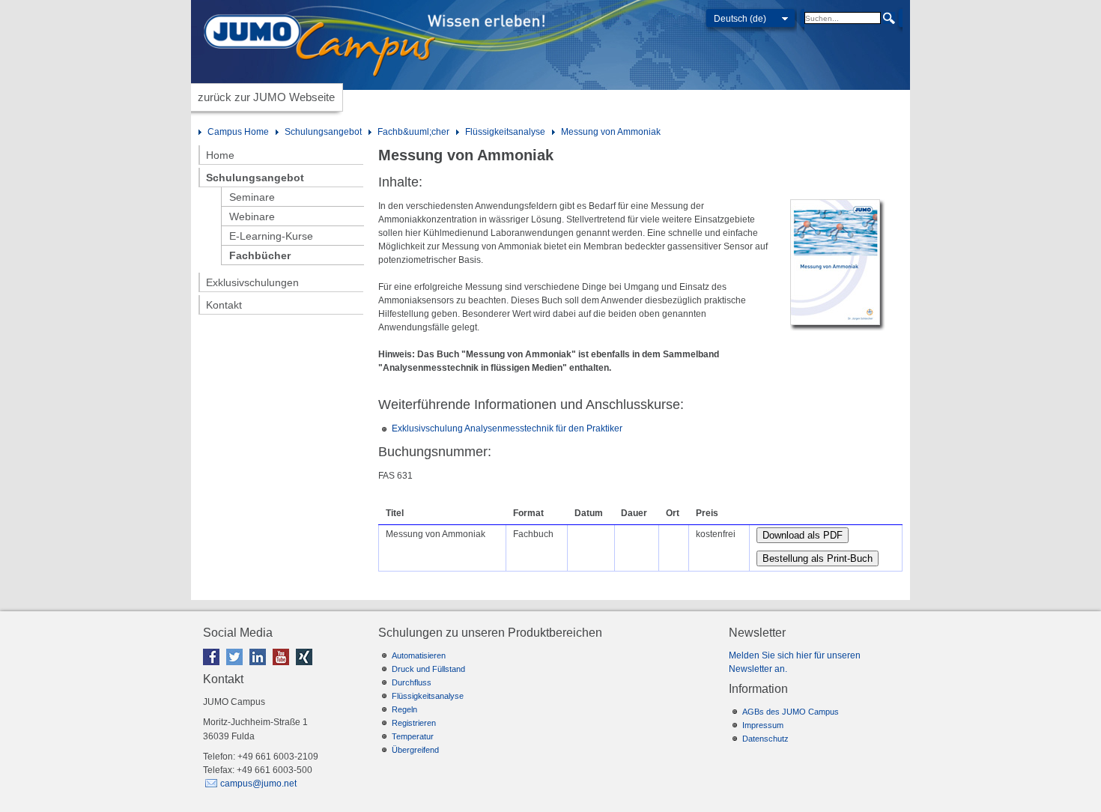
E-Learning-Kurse (271, 236)
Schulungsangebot (323, 132)
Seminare (252, 197)
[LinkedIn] (259, 668)
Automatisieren (419, 655)
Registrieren (414, 722)
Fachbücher (260, 255)
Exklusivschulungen (252, 282)
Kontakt (224, 305)
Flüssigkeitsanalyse (505, 132)
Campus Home (238, 132)
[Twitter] (236, 668)
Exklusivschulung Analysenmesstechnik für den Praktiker (507, 428)
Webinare (252, 216)
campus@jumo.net (258, 783)
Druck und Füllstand (428, 668)
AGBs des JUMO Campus (790, 711)
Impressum (762, 725)
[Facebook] (213, 668)
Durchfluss (411, 682)
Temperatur (413, 736)
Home (220, 155)
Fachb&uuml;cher (413, 132)
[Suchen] (889, 18)
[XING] (306, 668)
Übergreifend (415, 749)
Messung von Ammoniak (611, 132)
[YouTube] (283, 668)
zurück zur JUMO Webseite (266, 97)
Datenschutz (765, 738)
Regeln (404, 709)
